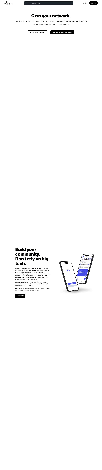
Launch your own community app (62, 32)
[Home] (8, 3)
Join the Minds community (38, 32)
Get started (20, 295)
